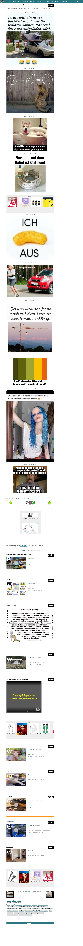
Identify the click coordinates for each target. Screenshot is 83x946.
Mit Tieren (37, 662)
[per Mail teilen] (30, 503)
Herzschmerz (47, 1)
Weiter (50, 5)
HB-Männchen (34, 906)
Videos (32, 1)
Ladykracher (15, 908)
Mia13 (30, 664)
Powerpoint (30, 583)
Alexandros (33, 464)
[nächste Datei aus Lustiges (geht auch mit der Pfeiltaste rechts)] (49, 504)
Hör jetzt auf (9, 796)
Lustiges (24, 1)
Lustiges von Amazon (36, 908)
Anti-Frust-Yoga (10, 745)
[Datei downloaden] (30, 625)
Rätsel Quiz (36, 910)
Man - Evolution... (44, 881)
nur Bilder (9, 902)
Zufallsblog (9, 891)
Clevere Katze (9, 847)
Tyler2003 (33, 262)
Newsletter (64, 1)
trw (19, 498)
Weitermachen (10, 771)
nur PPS (19, 902)
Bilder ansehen (31, 558)
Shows (47, 910)
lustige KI (20, 908)
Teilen (9, 498)
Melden (12, 498)
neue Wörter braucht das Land (12, 910)
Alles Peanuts (9, 579)
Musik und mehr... (56, 1)
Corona (13, 906)
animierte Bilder (43, 561)
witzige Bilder (37, 561)
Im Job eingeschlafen (11, 654)
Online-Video (31, 657)
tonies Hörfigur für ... (36, 733)
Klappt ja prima (10, 821)
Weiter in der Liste (49, 891)
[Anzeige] (30, 522)
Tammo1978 (33, 68)
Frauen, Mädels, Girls (46, 830)
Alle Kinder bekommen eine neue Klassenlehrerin (18, 679)
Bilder (28, 1)
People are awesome (29, 910)
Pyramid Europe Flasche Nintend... (24, 733)
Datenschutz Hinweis (30, 504)
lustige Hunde (42, 662)
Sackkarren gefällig (11, 605)
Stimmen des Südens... (33, 881)
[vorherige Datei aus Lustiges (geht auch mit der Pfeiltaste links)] (10, 504)
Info (14, 498)
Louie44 (33, 214)
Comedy (8, 906)
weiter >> (30, 923)
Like (7, 498)
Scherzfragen (41, 910)
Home (14, 1)
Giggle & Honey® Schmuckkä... (48, 733)
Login (77, 1)
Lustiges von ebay (44, 908)
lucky (30, 590)
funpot (7, 2)
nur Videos (14, 902)
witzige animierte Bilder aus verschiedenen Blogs (18, 554)
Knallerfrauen (9, 908)
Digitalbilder (39, 1)
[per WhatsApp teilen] (33, 503)
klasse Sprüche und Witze (43, 906)
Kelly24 (33, 12)
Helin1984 (30, 756)
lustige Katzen (42, 855)
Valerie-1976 (33, 153)
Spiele (50, 910)
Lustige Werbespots (27, 908)
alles (19, 1)
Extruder (33, 300)
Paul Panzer (21, 910)
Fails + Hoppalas (38, 830)
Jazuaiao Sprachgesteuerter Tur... (30, 524)
